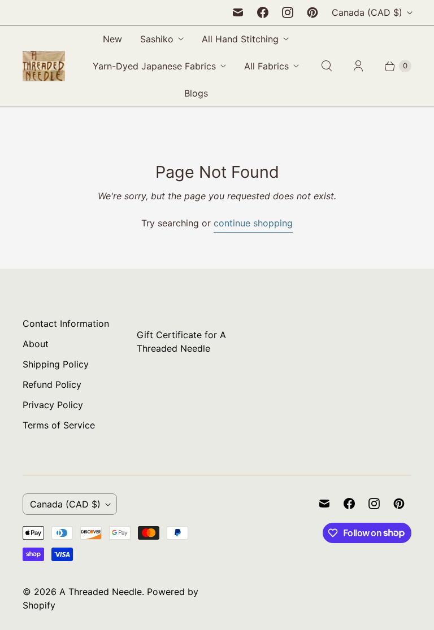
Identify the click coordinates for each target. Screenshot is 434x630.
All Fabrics (266, 66)
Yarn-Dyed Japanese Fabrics (154, 66)
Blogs (196, 93)
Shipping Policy (56, 364)
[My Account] (358, 66)
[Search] (326, 66)
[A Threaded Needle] (44, 66)
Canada (367, 12)
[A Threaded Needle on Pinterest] (312, 12)
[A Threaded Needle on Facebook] (262, 12)
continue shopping (253, 223)
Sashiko (156, 39)
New (112, 39)
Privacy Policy (53, 404)
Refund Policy (52, 384)
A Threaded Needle (100, 591)
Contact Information (66, 323)
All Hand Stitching (240, 39)
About (36, 343)
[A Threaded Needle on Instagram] (287, 12)
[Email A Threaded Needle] (237, 12)
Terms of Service (59, 425)
